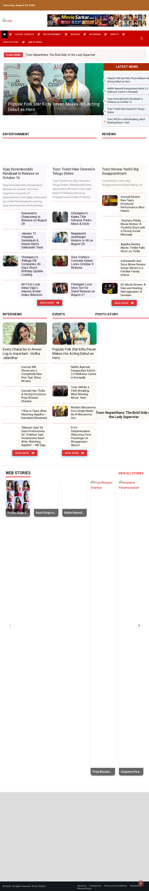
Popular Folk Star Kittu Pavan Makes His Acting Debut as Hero (74, 353)
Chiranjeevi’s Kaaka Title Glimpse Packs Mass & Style (81, 218)
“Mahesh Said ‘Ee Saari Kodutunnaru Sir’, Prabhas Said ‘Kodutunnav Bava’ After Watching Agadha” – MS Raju (33, 436)
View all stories (130, 473)
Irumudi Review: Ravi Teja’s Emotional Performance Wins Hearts (133, 204)
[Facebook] (124, 3)
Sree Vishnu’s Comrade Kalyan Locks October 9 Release (82, 262)
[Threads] (143, 7)
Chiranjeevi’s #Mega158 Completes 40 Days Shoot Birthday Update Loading (32, 265)
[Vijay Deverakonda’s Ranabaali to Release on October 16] (25, 153)
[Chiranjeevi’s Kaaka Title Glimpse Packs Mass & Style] (60, 217)
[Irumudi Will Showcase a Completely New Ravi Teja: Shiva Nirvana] (10, 370)
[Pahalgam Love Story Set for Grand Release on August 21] (60, 288)
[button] (142, 38)
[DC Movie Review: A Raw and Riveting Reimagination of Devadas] (110, 288)
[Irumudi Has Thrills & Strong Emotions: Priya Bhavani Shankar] (10, 394)
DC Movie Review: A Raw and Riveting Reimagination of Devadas (133, 290)
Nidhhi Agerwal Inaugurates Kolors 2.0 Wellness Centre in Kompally (83, 372)
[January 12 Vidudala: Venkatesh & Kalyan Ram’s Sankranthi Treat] (10, 237)
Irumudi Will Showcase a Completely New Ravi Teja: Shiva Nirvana (31, 374)
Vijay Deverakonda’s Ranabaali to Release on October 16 (61, 55)
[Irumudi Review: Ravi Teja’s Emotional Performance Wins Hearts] (110, 200)
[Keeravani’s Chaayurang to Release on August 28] (10, 217)
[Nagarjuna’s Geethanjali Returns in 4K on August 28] (60, 237)
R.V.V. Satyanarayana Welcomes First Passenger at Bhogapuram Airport (81, 436)
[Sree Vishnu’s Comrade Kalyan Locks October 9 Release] (60, 260)
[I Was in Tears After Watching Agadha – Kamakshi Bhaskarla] (10, 414)
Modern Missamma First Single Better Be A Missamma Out (83, 413)
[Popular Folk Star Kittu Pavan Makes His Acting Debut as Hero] (53, 89)
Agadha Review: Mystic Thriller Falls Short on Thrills (133, 247)
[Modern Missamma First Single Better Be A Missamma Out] (60, 411)
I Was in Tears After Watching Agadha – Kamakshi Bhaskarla (34, 414)
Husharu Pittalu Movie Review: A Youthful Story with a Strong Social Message (133, 227)
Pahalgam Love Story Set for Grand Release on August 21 (83, 289)
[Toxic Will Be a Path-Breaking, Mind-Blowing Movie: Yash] (60, 390)
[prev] (136, 54)
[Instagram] (129, 3)
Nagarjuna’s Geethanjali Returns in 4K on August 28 (82, 239)
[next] (142, 54)
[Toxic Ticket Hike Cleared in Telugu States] (74, 153)
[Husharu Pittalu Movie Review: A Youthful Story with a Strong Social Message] (110, 224)
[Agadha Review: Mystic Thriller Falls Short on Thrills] (110, 247)
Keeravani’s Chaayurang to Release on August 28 (34, 218)
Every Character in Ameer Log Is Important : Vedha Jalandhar (22, 353)
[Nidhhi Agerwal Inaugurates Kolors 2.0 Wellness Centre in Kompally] (60, 370)
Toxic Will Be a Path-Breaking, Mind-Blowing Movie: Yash (80, 392)
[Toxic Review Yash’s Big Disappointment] (124, 153)
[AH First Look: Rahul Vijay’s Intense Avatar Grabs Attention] (10, 288)
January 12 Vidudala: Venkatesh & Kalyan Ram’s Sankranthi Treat (32, 240)
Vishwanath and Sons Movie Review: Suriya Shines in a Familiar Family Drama (133, 268)
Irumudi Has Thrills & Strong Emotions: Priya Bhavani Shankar (33, 396)
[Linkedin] (134, 3)
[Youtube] (143, 3)
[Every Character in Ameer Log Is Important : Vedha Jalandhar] (25, 334)
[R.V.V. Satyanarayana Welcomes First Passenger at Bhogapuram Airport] (60, 431)
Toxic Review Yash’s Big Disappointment (120, 171)
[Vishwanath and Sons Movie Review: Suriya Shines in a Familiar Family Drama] (110, 264)
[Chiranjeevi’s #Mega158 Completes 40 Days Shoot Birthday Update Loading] (10, 260)
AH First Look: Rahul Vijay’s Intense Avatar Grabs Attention (31, 289)
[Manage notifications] (141, 883)
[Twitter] (138, 3)
